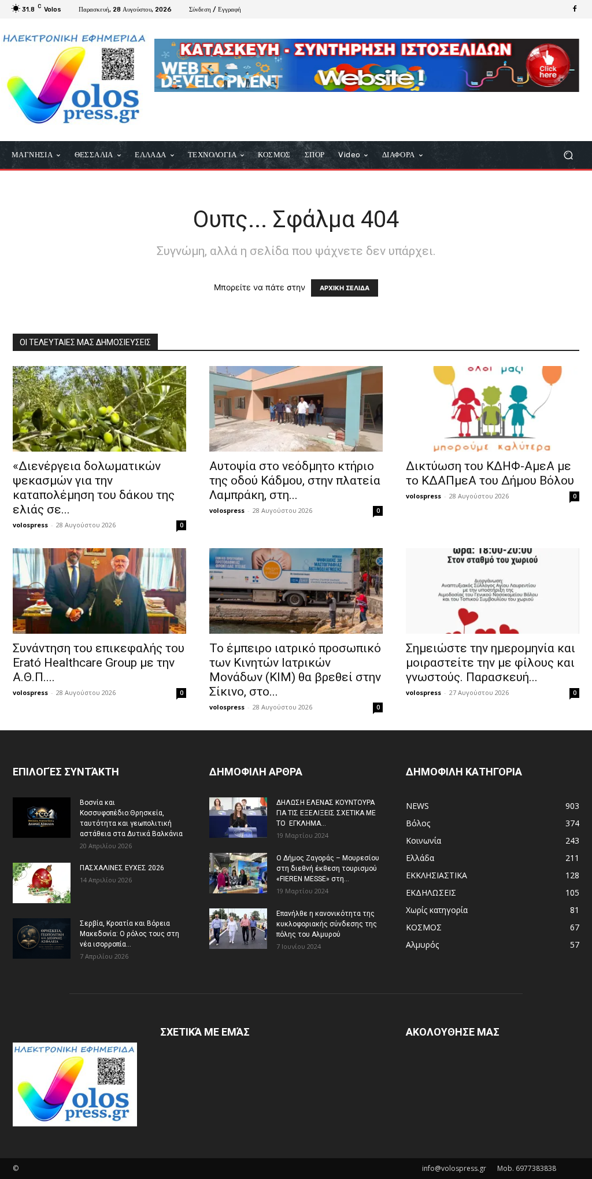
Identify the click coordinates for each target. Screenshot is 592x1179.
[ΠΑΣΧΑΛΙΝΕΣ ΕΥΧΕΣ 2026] (42, 883)
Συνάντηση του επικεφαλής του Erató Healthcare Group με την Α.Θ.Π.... (98, 662)
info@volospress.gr (454, 1168)
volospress (30, 524)
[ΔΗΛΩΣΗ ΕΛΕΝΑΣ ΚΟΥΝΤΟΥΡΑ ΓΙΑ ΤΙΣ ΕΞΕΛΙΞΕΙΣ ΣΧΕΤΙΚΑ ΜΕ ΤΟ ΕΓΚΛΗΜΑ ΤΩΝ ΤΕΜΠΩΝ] (238, 817)
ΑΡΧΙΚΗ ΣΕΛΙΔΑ (344, 288)
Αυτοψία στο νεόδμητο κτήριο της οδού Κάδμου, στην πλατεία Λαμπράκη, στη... (294, 480)
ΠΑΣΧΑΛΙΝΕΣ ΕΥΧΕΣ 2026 (122, 868)
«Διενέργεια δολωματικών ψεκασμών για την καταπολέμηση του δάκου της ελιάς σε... (94, 487)
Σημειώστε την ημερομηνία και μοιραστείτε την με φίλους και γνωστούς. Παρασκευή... (490, 662)
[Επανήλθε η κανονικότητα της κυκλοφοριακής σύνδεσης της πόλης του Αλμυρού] (238, 928)
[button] (568, 154)
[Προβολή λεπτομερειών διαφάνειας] (366, 65)
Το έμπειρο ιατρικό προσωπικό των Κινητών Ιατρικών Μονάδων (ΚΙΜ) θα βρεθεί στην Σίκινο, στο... (295, 669)
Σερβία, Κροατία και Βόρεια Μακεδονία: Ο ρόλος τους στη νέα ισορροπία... (129, 933)
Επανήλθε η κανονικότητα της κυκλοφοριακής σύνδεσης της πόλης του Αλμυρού (326, 924)
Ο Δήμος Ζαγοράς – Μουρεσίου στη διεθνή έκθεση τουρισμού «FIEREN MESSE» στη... (327, 868)
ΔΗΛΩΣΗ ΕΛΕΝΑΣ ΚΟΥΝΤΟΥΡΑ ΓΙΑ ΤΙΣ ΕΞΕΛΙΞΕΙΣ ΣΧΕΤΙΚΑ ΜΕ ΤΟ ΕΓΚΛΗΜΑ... (326, 813)
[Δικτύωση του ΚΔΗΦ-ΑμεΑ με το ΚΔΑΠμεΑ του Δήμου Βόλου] (492, 409)
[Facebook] (575, 9)
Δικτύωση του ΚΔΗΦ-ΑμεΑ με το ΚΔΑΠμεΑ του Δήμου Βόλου (490, 473)
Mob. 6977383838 (526, 1168)
